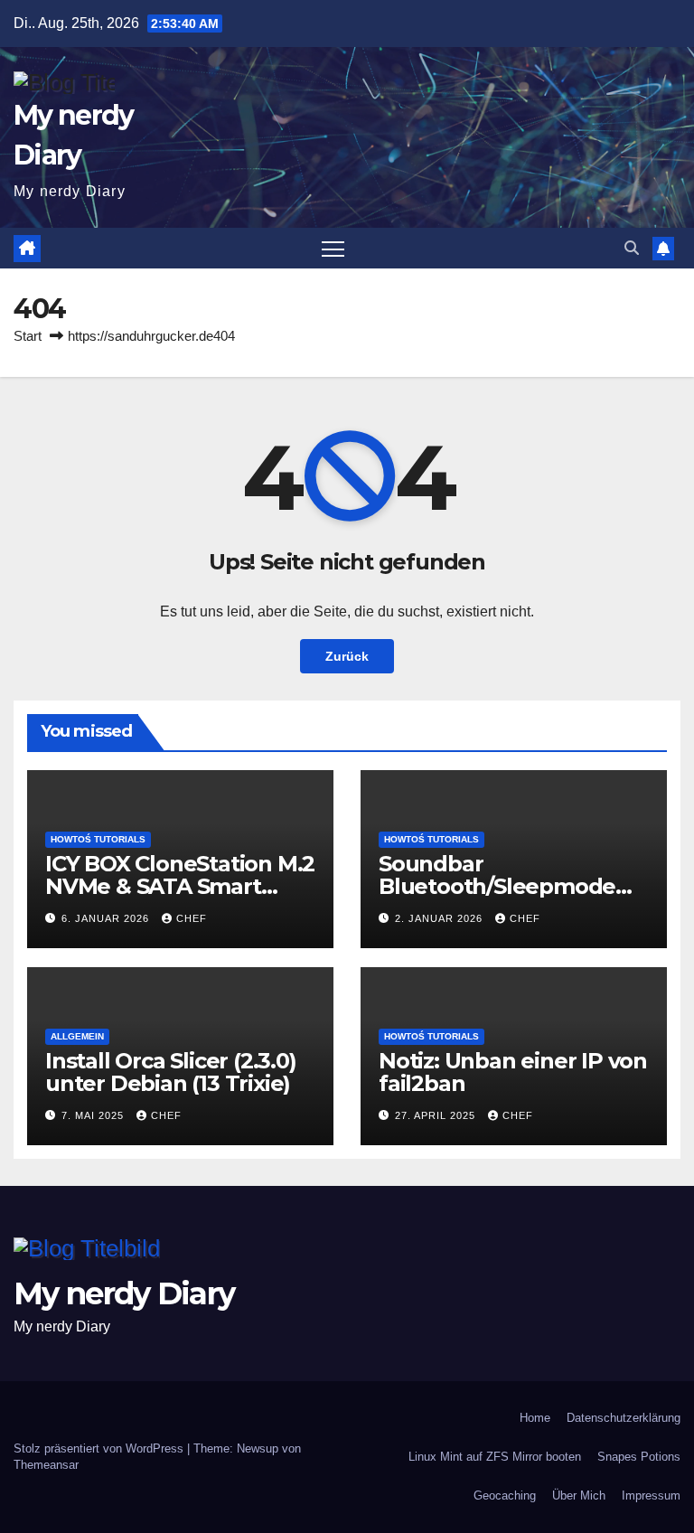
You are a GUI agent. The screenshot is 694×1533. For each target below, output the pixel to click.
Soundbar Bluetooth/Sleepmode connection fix (497, 886)
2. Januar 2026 (440, 918)
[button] (631, 248)
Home (535, 1418)
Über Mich (578, 1495)
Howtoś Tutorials (98, 839)
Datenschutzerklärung (623, 1418)
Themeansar (46, 1465)
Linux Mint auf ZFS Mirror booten (494, 1456)
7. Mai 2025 (94, 1115)
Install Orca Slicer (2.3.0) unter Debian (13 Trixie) (170, 1072)
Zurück (347, 656)
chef (191, 918)
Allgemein (77, 1036)
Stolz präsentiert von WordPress (100, 1448)
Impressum (651, 1495)
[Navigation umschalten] (333, 248)
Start (28, 335)
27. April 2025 (437, 1115)
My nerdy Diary (124, 1293)
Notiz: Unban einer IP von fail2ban (513, 1072)
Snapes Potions (638, 1456)
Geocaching (505, 1495)
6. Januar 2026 (107, 918)
